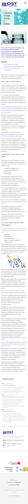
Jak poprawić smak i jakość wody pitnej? (14, 66)
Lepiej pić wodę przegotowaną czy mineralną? (13, 397)
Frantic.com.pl (14, 491)
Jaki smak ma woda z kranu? (11, 64)
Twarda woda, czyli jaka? (8, 385)
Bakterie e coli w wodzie (8, 411)
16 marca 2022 (7, 44)
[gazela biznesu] (14, 462)
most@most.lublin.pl (11, 445)
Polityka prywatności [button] (14, 495)
